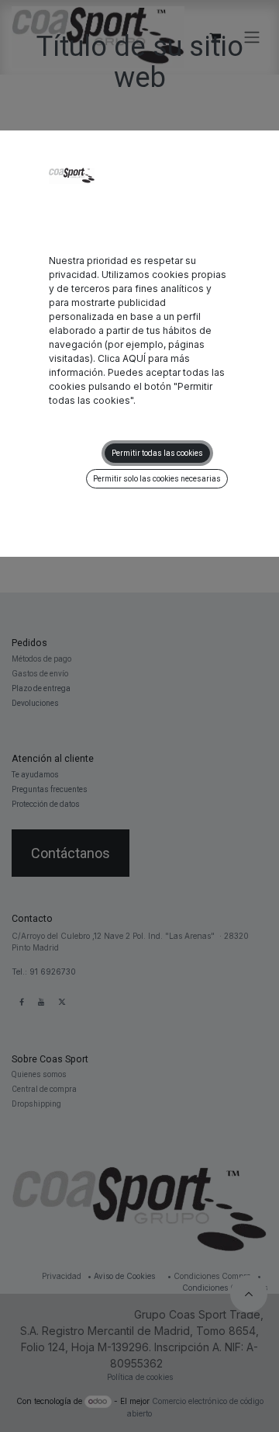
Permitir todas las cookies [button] (157, 453)
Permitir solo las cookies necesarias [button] (157, 478)
